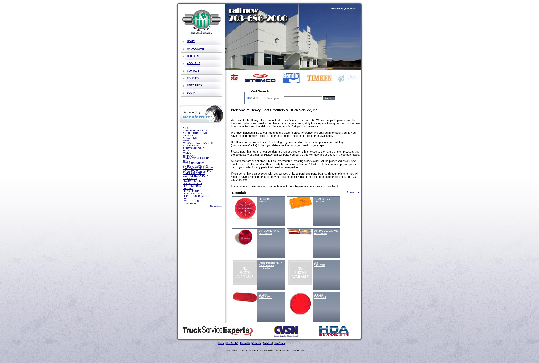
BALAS (186, 150)
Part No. (255, 98)
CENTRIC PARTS (192, 186)
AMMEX (187, 140)
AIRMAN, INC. (190, 138)
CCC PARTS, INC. (192, 181)
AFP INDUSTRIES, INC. (195, 133)
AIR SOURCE (190, 135)
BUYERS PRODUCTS (194, 173)
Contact (193, 70)
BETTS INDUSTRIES (193, 163)
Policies (193, 78)
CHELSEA (188, 188)
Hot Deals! (194, 56)
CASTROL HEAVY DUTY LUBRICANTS (195, 177)
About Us (193, 63)
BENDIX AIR (189, 155)
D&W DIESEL (189, 203)
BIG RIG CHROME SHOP (196, 165)
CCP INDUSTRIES (192, 183)
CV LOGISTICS (191, 201)
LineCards (194, 85)
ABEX (185, 128)
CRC (185, 198)
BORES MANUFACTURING (197, 171)
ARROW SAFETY (192, 145)
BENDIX (187, 153)
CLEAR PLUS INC (192, 191)
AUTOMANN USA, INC (194, 148)
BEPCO (187, 160)
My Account (195, 48)
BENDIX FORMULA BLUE (196, 158)
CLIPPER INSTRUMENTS (196, 196)
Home (191, 41)
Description (273, 98)
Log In (191, 92)
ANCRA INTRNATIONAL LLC (198, 143)
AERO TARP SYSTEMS (195, 130)
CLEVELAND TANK (193, 193)
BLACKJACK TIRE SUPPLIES (198, 168)
